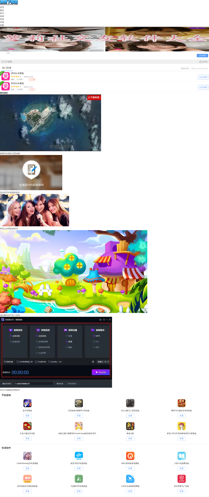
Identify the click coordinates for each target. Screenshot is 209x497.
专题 (2, 22)
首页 (2, 7)
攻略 (2, 25)
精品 (2, 10)
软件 (2, 13)
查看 (27, 415)
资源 (2, 19)
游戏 (2, 16)
